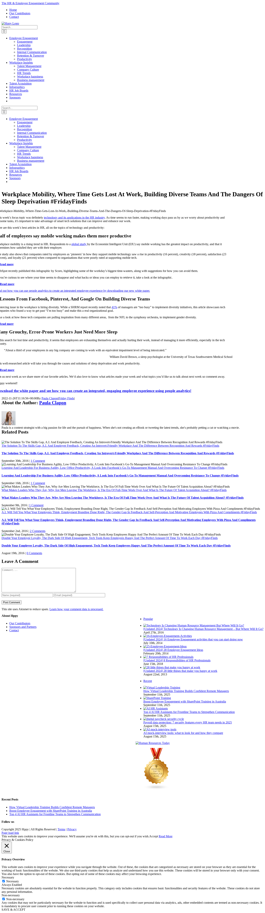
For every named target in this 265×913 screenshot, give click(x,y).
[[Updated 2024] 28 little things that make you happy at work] (171, 667)
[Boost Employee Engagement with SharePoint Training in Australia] (157, 698)
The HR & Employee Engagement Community (30, 3)
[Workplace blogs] (157, 788)
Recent (147, 681)
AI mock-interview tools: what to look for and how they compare (183, 733)
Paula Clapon (50, 398)
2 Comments (37, 531)
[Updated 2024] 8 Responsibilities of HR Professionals (176, 660)
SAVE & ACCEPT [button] (13, 909)
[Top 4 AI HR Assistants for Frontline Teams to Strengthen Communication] (155, 708)
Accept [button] (153, 836)
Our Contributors (19, 623)
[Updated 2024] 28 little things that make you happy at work (180, 670)
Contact (14, 630)
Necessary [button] (8, 877)
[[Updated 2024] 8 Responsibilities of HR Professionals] (168, 657)
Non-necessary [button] (11, 895)
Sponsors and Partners (22, 626)
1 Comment (38, 460)
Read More (165, 836)
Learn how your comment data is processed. (76, 609)
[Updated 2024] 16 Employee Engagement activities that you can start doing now (193, 639)
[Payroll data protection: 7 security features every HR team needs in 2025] (163, 719)
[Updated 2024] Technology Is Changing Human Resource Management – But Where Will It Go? (203, 629)
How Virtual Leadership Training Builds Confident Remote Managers (186, 691)
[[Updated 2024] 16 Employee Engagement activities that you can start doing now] (167, 636)
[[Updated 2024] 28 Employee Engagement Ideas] (165, 646)
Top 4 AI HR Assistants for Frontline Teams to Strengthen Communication (189, 712)
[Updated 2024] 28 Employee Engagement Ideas (173, 650)
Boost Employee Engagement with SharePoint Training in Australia (184, 701)
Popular (148, 618)
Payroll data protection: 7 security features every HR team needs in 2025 (187, 722)
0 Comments (34, 553)
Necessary (12, 881)
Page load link (10, 832)
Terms (61, 829)
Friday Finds (66, 398)
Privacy (72, 829)
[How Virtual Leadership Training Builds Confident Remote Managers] (161, 687)
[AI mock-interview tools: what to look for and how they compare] (159, 729)
